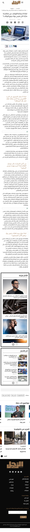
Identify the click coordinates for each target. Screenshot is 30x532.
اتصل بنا (26, 500)
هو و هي (11, 479)
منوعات (11, 487)
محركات (26, 490)
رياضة (12, 490)
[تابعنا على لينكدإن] (12, 472)
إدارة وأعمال (25, 479)
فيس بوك (14, 395)
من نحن (26, 497)
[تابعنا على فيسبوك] (21, 472)
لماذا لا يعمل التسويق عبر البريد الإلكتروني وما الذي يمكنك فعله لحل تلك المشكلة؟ (16, 99)
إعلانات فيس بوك (6, 395)
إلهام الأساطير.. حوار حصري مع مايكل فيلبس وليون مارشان (16, 336)
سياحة (27, 484)
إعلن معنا (26, 503)
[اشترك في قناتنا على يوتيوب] (10, 472)
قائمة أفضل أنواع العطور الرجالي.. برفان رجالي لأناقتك (16, 316)
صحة (12, 485)
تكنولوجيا (12, 8)
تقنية (27, 487)
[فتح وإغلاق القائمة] (22, 2)
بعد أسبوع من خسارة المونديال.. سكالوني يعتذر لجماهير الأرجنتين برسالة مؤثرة (11, 371)
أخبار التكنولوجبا (21, 395)
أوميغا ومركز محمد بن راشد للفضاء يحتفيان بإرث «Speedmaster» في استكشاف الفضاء (10, 364)
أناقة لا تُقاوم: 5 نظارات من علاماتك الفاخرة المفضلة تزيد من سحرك (15, 296)
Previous (27, 35)
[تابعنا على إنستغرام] (18, 472)
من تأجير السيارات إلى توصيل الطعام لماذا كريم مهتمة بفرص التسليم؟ (16, 166)
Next (2, 35)
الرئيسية (18, 8)
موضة (27, 481)
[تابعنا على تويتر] (15, 472)
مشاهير (11, 482)
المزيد (5, 456)
